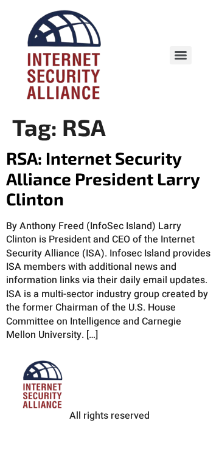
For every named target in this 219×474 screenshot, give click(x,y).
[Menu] (181, 55)
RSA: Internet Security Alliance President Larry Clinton (103, 178)
